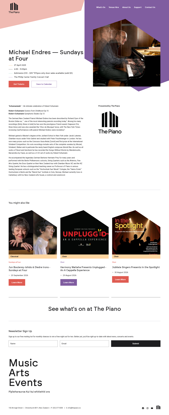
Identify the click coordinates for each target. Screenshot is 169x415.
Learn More (17, 282)
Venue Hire (114, 7)
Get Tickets (19, 84)
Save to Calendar (44, 84)
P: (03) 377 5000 (57, 408)
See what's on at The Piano (84, 309)
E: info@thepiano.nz (73, 408)
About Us (126, 7)
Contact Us (150, 7)
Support (138, 7)
